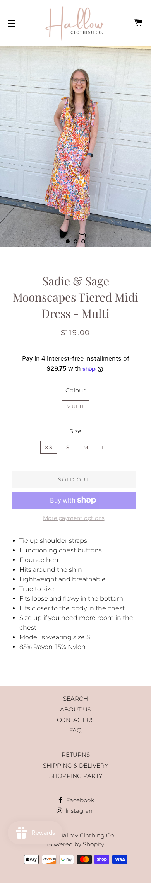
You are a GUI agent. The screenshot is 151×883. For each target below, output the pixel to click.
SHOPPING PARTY (75, 775)
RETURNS (76, 754)
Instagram (79, 810)
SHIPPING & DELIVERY (75, 765)
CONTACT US (75, 719)
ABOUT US (75, 709)
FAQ (75, 730)
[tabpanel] (75, 146)
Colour (75, 390)
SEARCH (75, 698)
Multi (75, 406)
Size (75, 431)
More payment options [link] (74, 518)
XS (49, 447)
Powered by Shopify (75, 844)
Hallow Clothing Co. (86, 835)
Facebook (79, 800)
